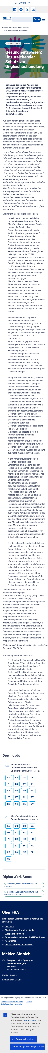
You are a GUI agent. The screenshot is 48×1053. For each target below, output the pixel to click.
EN (8, 777)
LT (8, 797)
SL (24, 804)
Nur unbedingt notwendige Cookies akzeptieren (28, 1046)
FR (8, 790)
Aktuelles (12, 28)
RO (8, 804)
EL (8, 784)
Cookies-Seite (29, 1020)
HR (16, 790)
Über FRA (9, 926)
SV (32, 804)
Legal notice (19, 1002)
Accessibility (19, 1004)
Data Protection (7, 1004)
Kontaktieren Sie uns (11, 979)
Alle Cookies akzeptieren (23, 1039)
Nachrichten (10, 941)
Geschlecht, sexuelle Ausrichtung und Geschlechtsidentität (21, 893)
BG (16, 826)
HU (24, 790)
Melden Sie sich (9, 975)
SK (16, 804)
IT (32, 790)
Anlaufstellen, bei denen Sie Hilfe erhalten (25, 937)
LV (16, 797)
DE (32, 777)
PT (32, 797)
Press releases (23, 28)
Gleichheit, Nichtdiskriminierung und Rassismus (20, 885)
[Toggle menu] (43, 19)
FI (32, 784)
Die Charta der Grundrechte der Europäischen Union (20, 932)
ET (24, 784)
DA (24, 777)
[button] (14, 9)
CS (16, 777)
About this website (8, 1002)
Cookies (29, 1002)
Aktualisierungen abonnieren (19, 944)
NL (24, 797)
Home (4, 28)
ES (16, 784)
